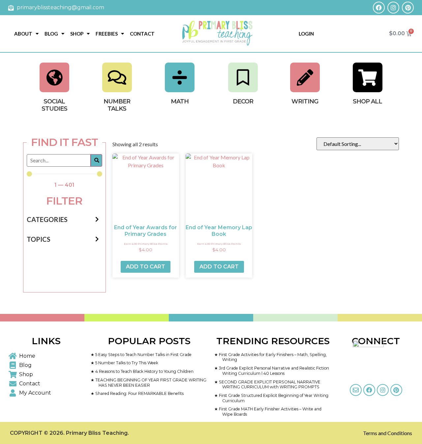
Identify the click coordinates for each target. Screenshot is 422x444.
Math (180, 101)
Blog (51, 34)
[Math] (180, 77)
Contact (142, 34)
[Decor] (243, 77)
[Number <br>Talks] (117, 77)
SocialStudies (54, 105)
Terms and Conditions (387, 433)
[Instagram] (393, 8)
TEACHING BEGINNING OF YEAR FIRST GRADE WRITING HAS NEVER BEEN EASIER (150, 382)
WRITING (304, 101)
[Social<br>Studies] (54, 77)
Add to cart (145, 267)
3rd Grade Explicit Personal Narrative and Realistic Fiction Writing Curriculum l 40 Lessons (273, 371)
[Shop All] (367, 77)
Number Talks (117, 105)
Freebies (107, 34)
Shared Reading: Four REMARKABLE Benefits (139, 393)
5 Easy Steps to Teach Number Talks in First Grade (143, 354)
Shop (76, 34)
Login (306, 34)
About (23, 34)
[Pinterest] (408, 8)
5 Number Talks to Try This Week (126, 362)
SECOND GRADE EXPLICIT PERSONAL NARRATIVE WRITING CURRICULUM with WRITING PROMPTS (269, 384)
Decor (243, 101)
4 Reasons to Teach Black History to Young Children (144, 371)
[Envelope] (356, 390)
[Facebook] (379, 8)
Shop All (367, 101)
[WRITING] (305, 77)
